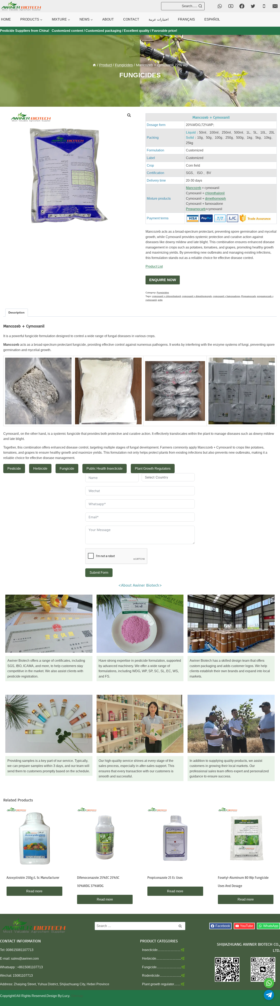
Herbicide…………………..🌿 (163, 958)
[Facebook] (242, 6)
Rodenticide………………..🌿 (163, 975)
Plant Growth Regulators (153, 468)
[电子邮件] (275, 6)
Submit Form (99, 572)
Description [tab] (16, 312)
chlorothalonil (215, 193)
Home (6, 19)
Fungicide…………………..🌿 (163, 967)
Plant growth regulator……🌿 (163, 984)
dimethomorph (215, 198)
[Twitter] (253, 6)
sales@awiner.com (25, 958)
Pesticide (14, 468)
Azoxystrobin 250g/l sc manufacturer (33, 878)
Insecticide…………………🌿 (163, 950)
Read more (34, 891)
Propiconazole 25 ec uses (165, 878)
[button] (129, 115)
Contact (131, 19)
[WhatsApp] (220, 6)
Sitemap (77, 996)
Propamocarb (196, 209)
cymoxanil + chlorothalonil (166, 296)
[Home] (94, 65)
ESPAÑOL (212, 19)
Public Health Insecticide (105, 468)
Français (186, 19)
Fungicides (140, 75)
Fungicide (67, 468)
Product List (154, 266)
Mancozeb (193, 188)
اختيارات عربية (158, 19)
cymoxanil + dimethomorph (197, 296)
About (108, 19)
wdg (160, 300)
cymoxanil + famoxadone (226, 296)
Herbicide (40, 468)
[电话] (264, 6)
